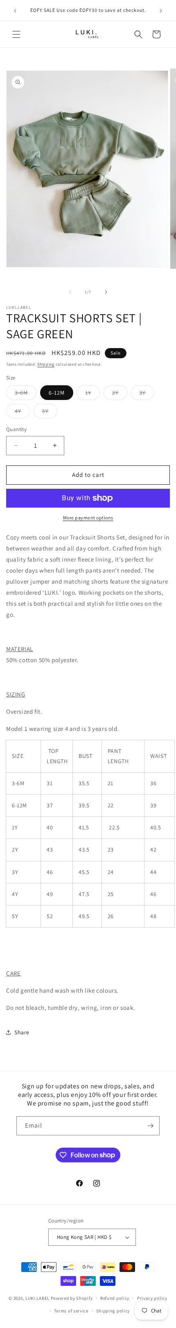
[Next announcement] (161, 11)
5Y (49, 412)
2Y (119, 394)
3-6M (25, 394)
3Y (146, 394)
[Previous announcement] (15, 11)
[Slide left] (70, 292)
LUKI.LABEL (37, 1298)
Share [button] (21, 1032)
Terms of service (71, 1311)
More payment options (88, 518)
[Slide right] (106, 292)
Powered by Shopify (72, 1298)
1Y (92, 394)
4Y (22, 412)
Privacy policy (152, 1298)
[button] (16, 34)
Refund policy (114, 1298)
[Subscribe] (150, 1125)
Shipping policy (113, 1311)
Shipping (45, 364)
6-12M (57, 392)
